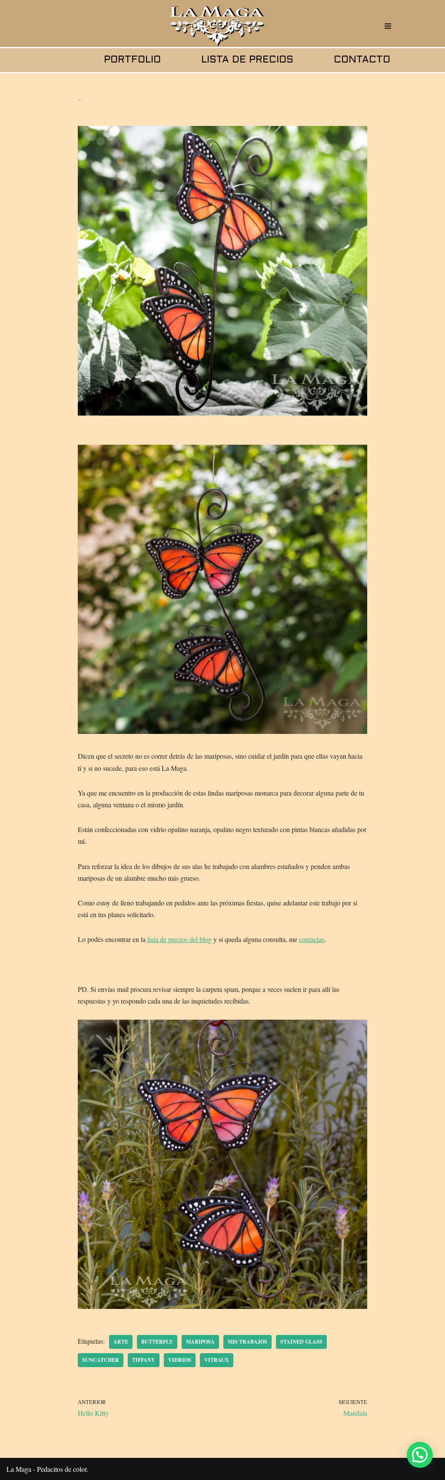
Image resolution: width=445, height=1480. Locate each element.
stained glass (301, 1341)
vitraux (216, 1360)
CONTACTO (362, 60)
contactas (311, 939)
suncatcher (100, 1360)
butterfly (157, 1341)
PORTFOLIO (132, 60)
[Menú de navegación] (388, 26)
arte (120, 1341)
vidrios (179, 1360)
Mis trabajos (247, 1341)
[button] (420, 1455)
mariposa (200, 1341)
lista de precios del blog (179, 939)
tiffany (143, 1360)
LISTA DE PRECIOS (247, 60)
